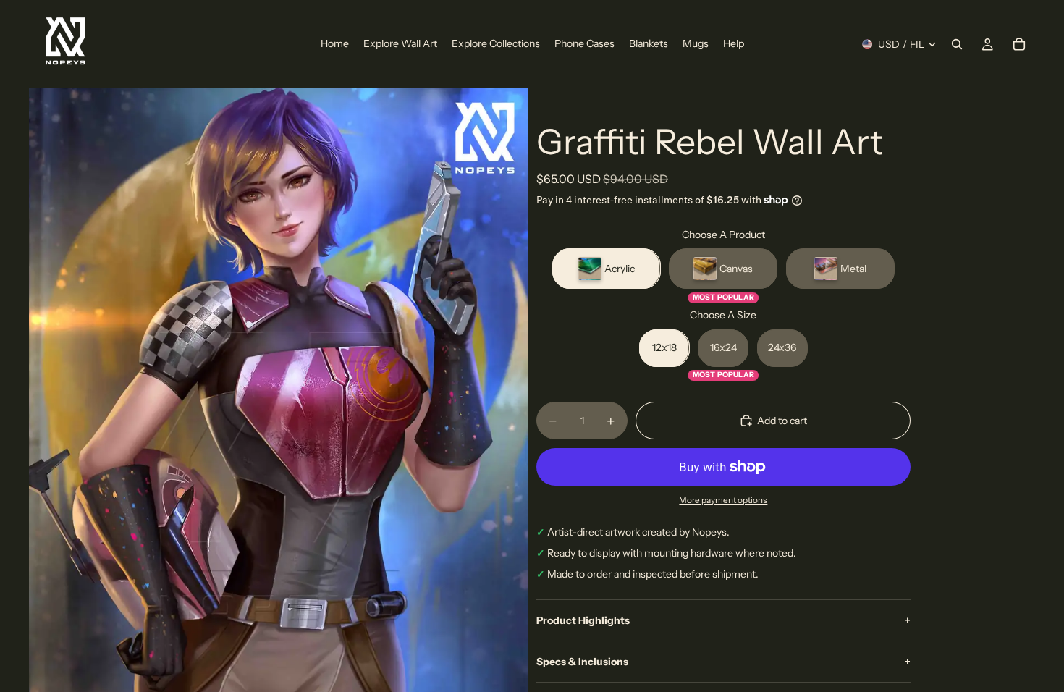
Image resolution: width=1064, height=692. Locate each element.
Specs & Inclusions (723, 661)
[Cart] (1019, 44)
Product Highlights (723, 620)
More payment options (723, 500)
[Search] (957, 44)
